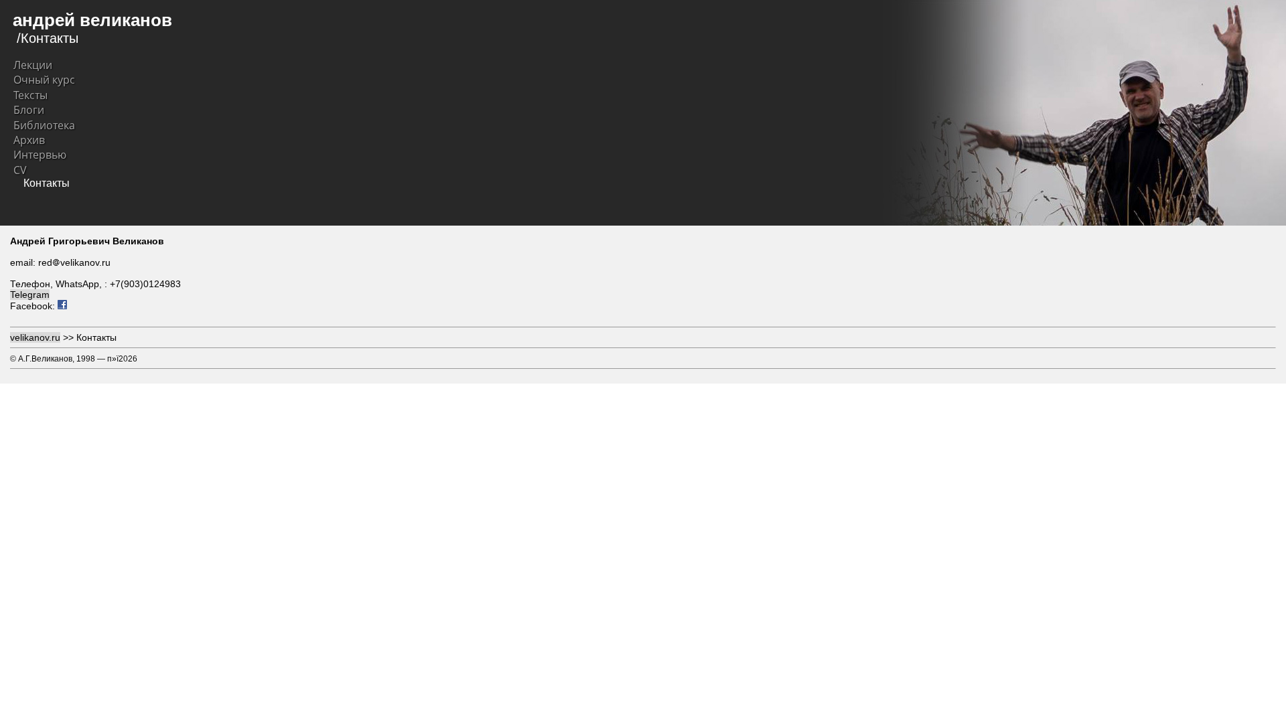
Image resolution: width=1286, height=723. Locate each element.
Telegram (30, 294)
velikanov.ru (35, 337)
